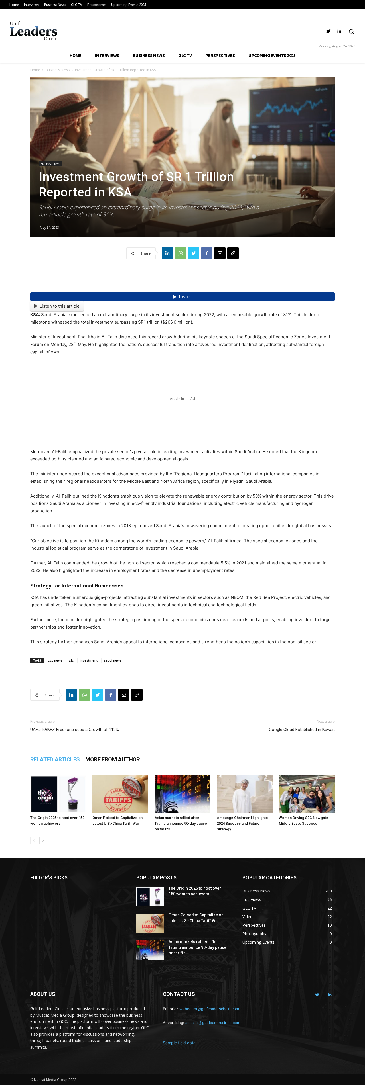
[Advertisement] (182, 277)
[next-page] (42, 840)
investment (89, 660)
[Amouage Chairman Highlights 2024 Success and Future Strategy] (245, 794)
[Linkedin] (339, 31)
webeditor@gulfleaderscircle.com (209, 1008)
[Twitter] (328, 31)
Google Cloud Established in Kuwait (302, 729)
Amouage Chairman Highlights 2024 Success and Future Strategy (242, 823)
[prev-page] (33, 840)
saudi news (112, 660)
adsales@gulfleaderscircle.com (212, 1022)
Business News (58, 69)
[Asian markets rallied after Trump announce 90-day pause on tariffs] (182, 794)
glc (71, 660)
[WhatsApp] (180, 253)
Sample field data (179, 1042)
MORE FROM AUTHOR (112, 759)
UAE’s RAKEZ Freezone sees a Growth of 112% (74, 729)
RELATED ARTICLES (55, 759)
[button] (351, 31)
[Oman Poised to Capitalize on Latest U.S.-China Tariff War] (120, 794)
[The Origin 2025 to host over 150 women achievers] (58, 794)
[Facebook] (206, 253)
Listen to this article (60, 306)
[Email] (220, 253)
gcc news (55, 660)
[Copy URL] (233, 253)
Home (35, 69)
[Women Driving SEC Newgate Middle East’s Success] (307, 794)
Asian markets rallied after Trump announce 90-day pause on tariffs (181, 823)
